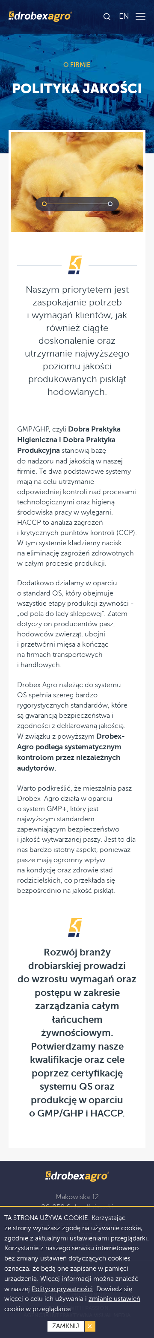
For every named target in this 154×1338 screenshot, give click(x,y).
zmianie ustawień (114, 1298)
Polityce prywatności (62, 1289)
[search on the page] (107, 17)
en (124, 16)
